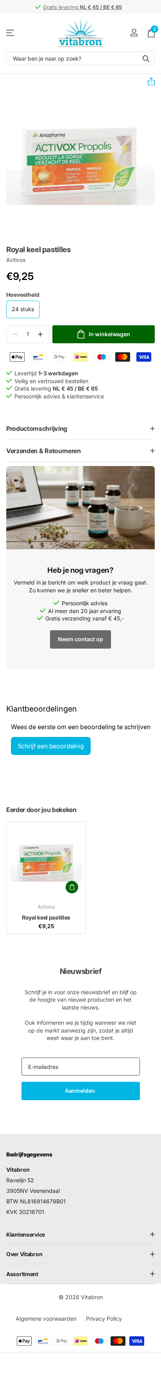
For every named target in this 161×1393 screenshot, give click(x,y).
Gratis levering (82, 7)
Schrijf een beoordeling (51, 746)
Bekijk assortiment (10, 32)
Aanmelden (81, 1090)
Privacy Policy (104, 1318)
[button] (148, 82)
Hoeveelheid (22, 294)
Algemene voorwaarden (46, 1318)
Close (80, 1234)
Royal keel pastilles (46, 917)
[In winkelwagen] (72, 887)
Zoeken (146, 58)
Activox (16, 259)
